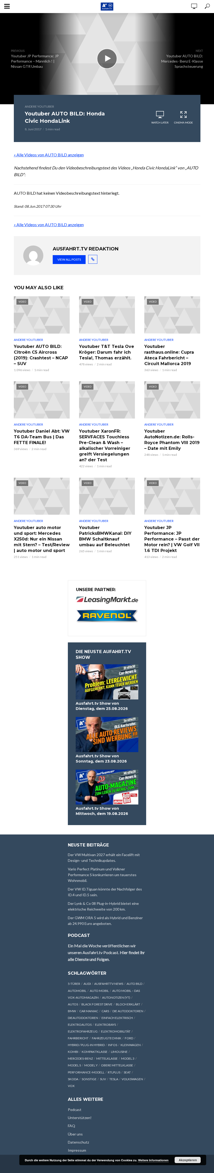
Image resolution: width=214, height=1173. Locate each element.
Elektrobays (105, 1025)
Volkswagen (132, 1079)
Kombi (73, 1052)
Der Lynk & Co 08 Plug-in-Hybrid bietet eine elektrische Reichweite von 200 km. (103, 906)
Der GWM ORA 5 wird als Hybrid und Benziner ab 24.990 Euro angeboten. (105, 921)
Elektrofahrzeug (83, 1031)
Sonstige (89, 1079)
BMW (72, 1011)
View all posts (69, 259)
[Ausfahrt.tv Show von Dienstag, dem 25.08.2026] (107, 681)
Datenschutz (78, 1142)
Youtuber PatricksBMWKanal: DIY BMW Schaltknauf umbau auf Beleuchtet (105, 536)
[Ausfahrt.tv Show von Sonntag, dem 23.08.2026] (107, 734)
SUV (103, 1079)
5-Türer (74, 984)
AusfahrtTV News (108, 984)
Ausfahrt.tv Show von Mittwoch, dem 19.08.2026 (102, 811)
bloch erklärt (128, 1004)
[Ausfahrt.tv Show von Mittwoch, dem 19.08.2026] (107, 787)
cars (105, 1011)
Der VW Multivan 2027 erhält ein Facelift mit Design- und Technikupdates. (104, 857)
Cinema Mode (183, 122)
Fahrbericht (78, 1038)
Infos (112, 1045)
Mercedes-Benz (80, 1058)
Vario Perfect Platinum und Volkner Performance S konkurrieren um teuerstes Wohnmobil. (102, 875)
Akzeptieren (188, 1160)
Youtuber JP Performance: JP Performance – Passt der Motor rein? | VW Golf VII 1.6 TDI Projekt (172, 539)
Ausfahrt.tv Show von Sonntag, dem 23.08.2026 (101, 759)
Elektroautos (80, 1025)
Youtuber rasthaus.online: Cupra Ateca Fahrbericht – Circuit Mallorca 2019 (169, 355)
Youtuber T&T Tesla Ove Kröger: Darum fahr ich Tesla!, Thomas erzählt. (106, 352)
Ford (129, 1038)
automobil (77, 991)
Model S (74, 1065)
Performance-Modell (86, 1072)
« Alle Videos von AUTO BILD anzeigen (49, 154)
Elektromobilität (115, 1031)
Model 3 (127, 1058)
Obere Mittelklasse (117, 1065)
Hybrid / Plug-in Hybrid (86, 1045)
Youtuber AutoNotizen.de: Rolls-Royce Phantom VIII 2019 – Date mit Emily (172, 440)
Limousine (119, 1052)
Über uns (75, 1134)
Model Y (91, 1065)
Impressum (77, 1150)
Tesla (113, 1079)
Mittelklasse (107, 1058)
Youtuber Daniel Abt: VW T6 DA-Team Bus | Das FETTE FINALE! (42, 437)
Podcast (74, 1109)
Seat (127, 1072)
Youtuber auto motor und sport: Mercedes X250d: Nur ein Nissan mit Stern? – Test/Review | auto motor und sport (42, 539)
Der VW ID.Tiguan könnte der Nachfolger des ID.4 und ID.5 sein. (105, 892)
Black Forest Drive (96, 1004)
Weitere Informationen (153, 1160)
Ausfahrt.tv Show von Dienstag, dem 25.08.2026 (102, 706)
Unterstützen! (80, 1117)
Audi (87, 984)
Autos (73, 1004)
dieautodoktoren (83, 1018)
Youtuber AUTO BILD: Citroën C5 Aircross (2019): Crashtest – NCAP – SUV (41, 355)
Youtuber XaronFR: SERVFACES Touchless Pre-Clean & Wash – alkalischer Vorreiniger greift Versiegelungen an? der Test (104, 445)
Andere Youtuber (39, 106)
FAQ (71, 1125)
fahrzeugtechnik (106, 1038)
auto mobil (99, 991)
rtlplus (114, 1072)
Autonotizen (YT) (116, 997)
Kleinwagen (131, 1045)
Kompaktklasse (95, 1052)
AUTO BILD (134, 984)
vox (71, 1086)
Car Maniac (88, 1011)
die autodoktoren (127, 1011)
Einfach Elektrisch (117, 1018)
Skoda (73, 1079)
